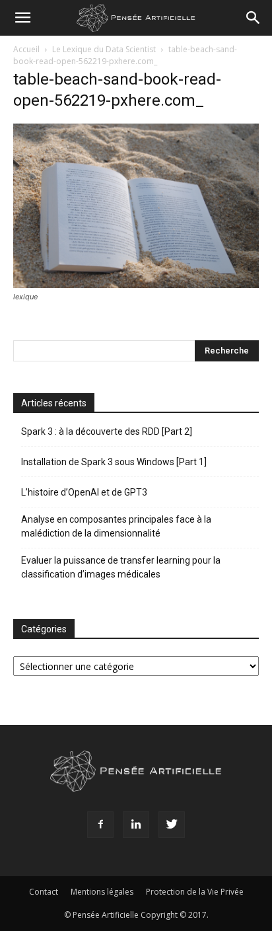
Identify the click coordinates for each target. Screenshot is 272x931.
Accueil (26, 49)
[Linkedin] (136, 824)
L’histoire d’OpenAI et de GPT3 (84, 492)
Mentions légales (102, 891)
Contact (43, 891)
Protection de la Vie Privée (195, 891)
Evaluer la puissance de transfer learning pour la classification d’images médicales (121, 567)
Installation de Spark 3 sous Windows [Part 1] (114, 462)
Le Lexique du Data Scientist (104, 49)
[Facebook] (100, 824)
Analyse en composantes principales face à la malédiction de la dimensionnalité (116, 526)
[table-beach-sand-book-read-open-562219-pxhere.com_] (136, 284)
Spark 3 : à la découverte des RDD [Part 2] (106, 431)
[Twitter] (171, 824)
